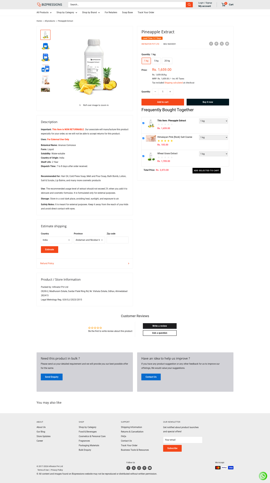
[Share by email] (227, 44)
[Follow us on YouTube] (150, 468)
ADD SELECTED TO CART (206, 170)
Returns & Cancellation (132, 431)
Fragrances (84, 440)
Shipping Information (131, 427)
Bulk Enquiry (85, 450)
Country (45, 233)
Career (40, 440)
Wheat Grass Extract (167, 153)
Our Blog (41, 431)
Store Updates (43, 436)
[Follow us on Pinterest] (144, 468)
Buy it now (208, 102)
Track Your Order (146, 12)
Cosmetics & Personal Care (92, 436)
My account (204, 6)
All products (50, 21)
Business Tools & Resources (135, 450)
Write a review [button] (159, 326)
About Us (41, 427)
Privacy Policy (57, 470)
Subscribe (172, 448)
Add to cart (162, 102)
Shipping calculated (173, 82)
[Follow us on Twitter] (134, 468)
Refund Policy (47, 263)
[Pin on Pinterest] (216, 44)
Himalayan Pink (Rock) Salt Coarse (174, 137)
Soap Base (127, 12)
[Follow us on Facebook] (128, 468)
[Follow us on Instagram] (139, 468)
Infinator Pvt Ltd (150, 44)
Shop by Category (65, 12)
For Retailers (111, 12)
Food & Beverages (88, 431)
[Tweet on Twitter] (222, 44)
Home (39, 21)
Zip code (111, 233)
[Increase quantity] (170, 92)
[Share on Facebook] (211, 44)
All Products (43, 12)
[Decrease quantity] (155, 92)
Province (78, 233)
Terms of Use (43, 470)
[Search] (189, 4)
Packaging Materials (89, 445)
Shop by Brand (89, 12)
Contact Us (126, 440)
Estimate (49, 249)
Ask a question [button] (159, 333)
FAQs (123, 436)
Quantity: (145, 91)
